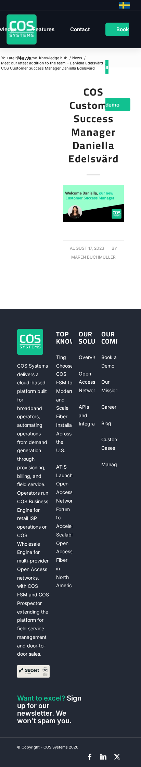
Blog (106, 423)
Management (109, 464)
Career (108, 407)
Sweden (124, 5)
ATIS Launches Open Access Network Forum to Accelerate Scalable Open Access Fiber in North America (64, 526)
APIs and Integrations (87, 415)
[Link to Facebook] (90, 757)
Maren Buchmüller (93, 257)
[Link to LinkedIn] (103, 757)
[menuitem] (43, 29)
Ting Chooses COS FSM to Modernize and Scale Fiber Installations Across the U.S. (64, 403)
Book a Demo (109, 361)
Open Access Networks (87, 382)
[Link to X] (117, 757)
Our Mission (109, 386)
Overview (87, 357)
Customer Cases (109, 443)
